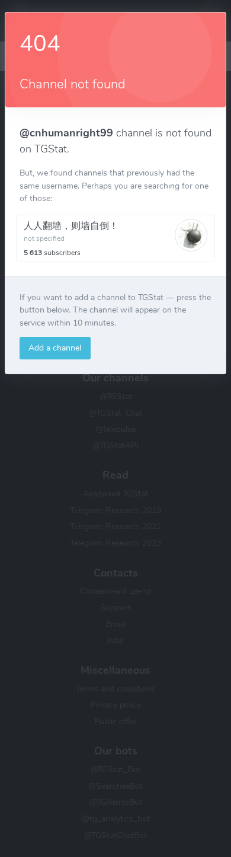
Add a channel (54, 347)
